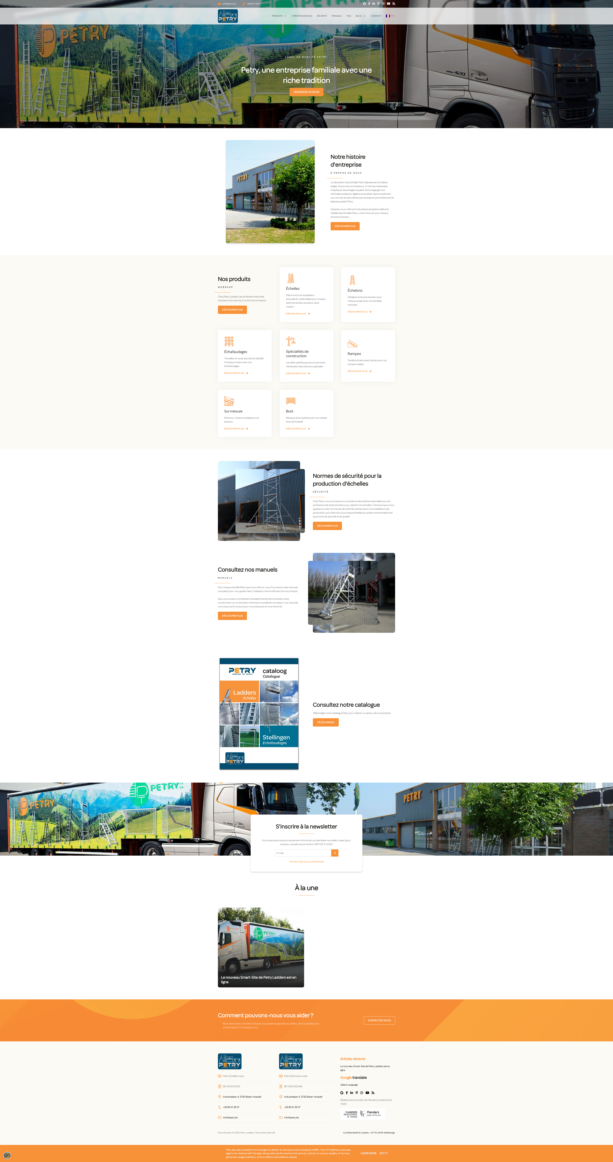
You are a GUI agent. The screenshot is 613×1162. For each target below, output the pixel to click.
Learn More (368, 1153)
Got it (384, 1153)
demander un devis (306, 92)
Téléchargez (326, 722)
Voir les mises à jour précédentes (306, 861)
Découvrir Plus (345, 226)
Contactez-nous (379, 1020)
